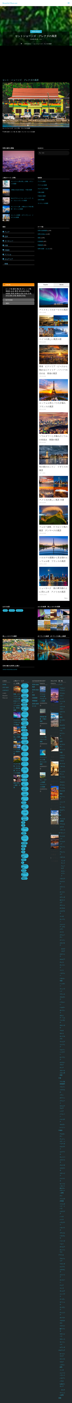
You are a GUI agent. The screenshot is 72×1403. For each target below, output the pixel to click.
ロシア (62, 1067)
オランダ (62, 897)
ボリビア (62, 1247)
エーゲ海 (24, 719)
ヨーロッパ (61, 833)
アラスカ (62, 824)
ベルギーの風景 (24, 788)
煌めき (24, 859)
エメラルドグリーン (24, 714)
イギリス (62, 857)
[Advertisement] (36, 60)
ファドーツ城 (24, 783)
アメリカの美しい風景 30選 (51, 500)
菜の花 (24, 870)
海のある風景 (24, 855)
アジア (60, 684)
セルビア (62, 959)
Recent (61, 284)
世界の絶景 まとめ (44, 248)
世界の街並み (36, 31)
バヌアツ (62, 1378)
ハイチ (62, 1216)
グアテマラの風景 (24, 742)
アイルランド (24, 690)
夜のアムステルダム (24, 838)
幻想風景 (40, 241)
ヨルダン (62, 1124)
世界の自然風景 (42, 230)
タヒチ (63, 1390)
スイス (62, 932)
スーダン (62, 1299)
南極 (59, 1398)
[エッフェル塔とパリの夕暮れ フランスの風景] (53, 389)
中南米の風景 (42, 196)
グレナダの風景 (31, 131)
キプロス (24, 738)
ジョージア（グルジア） (62, 927)
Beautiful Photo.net (10, 3)
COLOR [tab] (8, 284)
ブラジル (62, 1233)
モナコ (24, 802)
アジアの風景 (42, 181)
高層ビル (24, 878)
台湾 (61, 741)
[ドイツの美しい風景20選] (53, 326)
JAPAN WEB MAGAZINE (10, 669)
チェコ (62, 962)
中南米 (60, 1130)
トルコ (62, 760)
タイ (61, 738)
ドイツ (62, 970)
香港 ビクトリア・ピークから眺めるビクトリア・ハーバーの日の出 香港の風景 (53, 370)
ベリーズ (62, 1241)
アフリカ (61, 1255)
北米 (59, 815)
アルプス (24, 704)
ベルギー (62, 1007)
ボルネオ (62, 791)
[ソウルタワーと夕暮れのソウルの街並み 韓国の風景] (53, 423)
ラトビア (62, 1041)
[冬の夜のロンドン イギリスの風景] (53, 454)
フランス (62, 994)
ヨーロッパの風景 (43, 203)
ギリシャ (62, 905)
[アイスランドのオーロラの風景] (53, 297)
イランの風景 (24, 708)
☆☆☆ (5, 610)
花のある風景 (24, 866)
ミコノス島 (24, 798)
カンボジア (24, 734)
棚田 (23, 849)
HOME (4, 684)
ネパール (62, 763)
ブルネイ (62, 782)
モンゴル (62, 807)
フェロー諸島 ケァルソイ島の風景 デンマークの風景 (17, 768)
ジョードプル (24, 754)
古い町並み (24, 829)
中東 (23, 825)
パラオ (62, 1381)
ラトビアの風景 (24, 806)
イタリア (62, 878)
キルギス (62, 725)
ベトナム (62, 788)
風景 (19, 131)
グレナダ (24, 131)
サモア (62, 1362)
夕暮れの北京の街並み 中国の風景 (21, 190)
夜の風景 (24, 843)
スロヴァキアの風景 (24, 770)
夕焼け (24, 833)
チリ (61, 1195)
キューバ (62, 1157)
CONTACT (6, 690)
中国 (23, 822)
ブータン (62, 785)
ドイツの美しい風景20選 (50, 339)
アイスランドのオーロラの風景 (53, 310)
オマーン (62, 1098)
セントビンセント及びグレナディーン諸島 (62, 1188)
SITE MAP (6, 687)
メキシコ (62, 830)
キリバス (62, 1359)
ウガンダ (62, 1263)
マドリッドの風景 (24, 793)
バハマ (62, 1219)
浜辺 (23, 851)
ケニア (62, 1285)
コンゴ (62, 1288)
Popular (45, 284)
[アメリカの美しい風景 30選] (53, 486)
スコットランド (24, 759)
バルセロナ (24, 776)
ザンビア (62, 1291)
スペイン (62, 940)
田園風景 (40, 245)
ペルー (62, 1244)
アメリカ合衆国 (24, 700)
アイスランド (24, 685)
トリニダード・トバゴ (62, 1206)
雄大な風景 (24, 874)
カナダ (24, 727)
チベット (62, 749)
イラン (62, 1095)
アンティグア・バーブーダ (62, 1141)
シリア (62, 1111)
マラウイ (62, 1326)
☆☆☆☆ (12, 610)
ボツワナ (62, 1317)
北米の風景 (41, 199)
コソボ (62, 916)
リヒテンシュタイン (62, 1052)
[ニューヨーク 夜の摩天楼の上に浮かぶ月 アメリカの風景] (53, 576)
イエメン (62, 1087)
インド (62, 698)
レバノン (62, 1127)
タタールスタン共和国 (62, 1073)
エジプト (62, 1266)
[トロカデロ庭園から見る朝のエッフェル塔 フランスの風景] (53, 545)
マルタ (62, 1030)
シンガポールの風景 (24, 748)
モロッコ (62, 1339)
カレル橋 (24, 730)
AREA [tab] (7, 303)
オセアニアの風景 (43, 188)
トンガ (62, 1370)
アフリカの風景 (42, 185)
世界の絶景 (7, 131)
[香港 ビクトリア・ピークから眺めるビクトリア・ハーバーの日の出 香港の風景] (53, 354)
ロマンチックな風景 (24, 812)
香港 (61, 794)
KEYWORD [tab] (9, 300)
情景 (39, 238)
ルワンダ (62, 1347)
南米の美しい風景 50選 (17, 785)
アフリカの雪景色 (24, 695)
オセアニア (61, 1350)
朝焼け (24, 846)
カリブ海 (13, 131)
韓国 (61, 717)
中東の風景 (41, 192)
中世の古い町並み (24, 818)
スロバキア (24, 764)
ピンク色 (24, 779)
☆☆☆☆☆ (19, 610)
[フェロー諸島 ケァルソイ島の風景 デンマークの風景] (53, 515)
